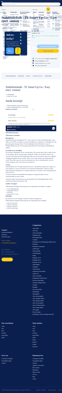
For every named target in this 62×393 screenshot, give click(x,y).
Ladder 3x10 (36, 273)
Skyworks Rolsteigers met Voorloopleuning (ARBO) (26, 17)
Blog (34, 376)
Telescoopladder (36, 251)
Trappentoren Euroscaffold (39, 271)
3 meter (48, 15)
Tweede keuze (42, 27)
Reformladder (36, 291)
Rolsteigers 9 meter (14, 25)
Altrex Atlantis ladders (38, 307)
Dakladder (35, 287)
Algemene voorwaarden (38, 365)
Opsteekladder (36, 294)
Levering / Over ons (37, 76)
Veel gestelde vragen (6, 361)
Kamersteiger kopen (37, 237)
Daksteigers (5, 25)
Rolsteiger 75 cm (37, 257)
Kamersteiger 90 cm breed (41, 18)
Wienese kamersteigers (36, 26)
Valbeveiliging (36, 264)
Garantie (4, 363)
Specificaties (21, 76)
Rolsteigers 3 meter (14, 14)
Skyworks (35, 346)
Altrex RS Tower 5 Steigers (26, 35)
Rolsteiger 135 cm (37, 262)
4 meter (48, 17)
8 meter (48, 24)
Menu (1, 6)
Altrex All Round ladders (39, 305)
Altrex (3, 326)
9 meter (48, 26)
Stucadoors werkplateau (41, 25)
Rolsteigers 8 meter (14, 23)
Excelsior (4, 333)
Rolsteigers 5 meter (14, 18)
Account (2, 12)
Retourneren (35, 370)
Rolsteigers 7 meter (14, 21)
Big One (35, 342)
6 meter (48, 21)
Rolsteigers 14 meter (13, 39)
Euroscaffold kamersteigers (36, 29)
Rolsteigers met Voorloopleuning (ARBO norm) (44, 242)
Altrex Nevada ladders (38, 303)
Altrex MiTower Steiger (26, 44)
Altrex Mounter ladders (38, 300)
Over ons (35, 374)
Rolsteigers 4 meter (14, 16)
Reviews (28, 76)
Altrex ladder (36, 228)
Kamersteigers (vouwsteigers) (6, 18)
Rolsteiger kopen (37, 235)
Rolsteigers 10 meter (13, 28)
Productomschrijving (11, 76)
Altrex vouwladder (37, 276)
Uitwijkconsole (36, 269)
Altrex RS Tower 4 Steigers (26, 38)
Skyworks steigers (5, 43)
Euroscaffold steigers (6, 46)
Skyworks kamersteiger (38, 280)
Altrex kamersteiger (37, 233)
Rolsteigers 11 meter (13, 31)
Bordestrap (35, 244)
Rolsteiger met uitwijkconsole (40, 278)
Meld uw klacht (36, 372)
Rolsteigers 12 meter (13, 33)
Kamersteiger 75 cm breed (41, 15)
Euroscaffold (5, 335)
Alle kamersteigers (36, 16)
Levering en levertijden (7, 358)
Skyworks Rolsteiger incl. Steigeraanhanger (26, 25)
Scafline (34, 344)
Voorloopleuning (37, 253)
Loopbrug (35, 239)
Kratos (34, 339)
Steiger (34, 255)
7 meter (48, 23)
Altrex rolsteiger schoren (38, 298)
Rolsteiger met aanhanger (39, 246)
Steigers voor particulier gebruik (6, 57)
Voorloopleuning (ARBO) (6, 27)
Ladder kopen (36, 248)
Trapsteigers (5, 20)
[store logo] (9, 2)
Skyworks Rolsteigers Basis (26, 21)
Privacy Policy (36, 367)
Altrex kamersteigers (36, 19)
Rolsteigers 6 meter (14, 20)
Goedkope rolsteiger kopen (39, 282)
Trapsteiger (35, 266)
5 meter (48, 19)
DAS (3, 330)
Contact (34, 379)
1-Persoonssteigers (6, 23)
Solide (3, 337)
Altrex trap (35, 230)
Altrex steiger (36, 309)
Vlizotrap (35, 285)
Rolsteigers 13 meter (13, 36)
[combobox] (31, 4)
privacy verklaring (52, 390)
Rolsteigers (4, 9)
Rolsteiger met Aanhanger (5, 32)
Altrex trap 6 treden (37, 289)
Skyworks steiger (37, 312)
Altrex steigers (4, 40)
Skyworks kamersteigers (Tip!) (36, 22)
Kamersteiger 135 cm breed (41, 22)
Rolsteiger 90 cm (37, 260)
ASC (3, 328)
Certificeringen (48, 76)
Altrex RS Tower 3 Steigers (26, 41)
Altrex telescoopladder (38, 296)
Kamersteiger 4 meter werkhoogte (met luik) (43, 314)
